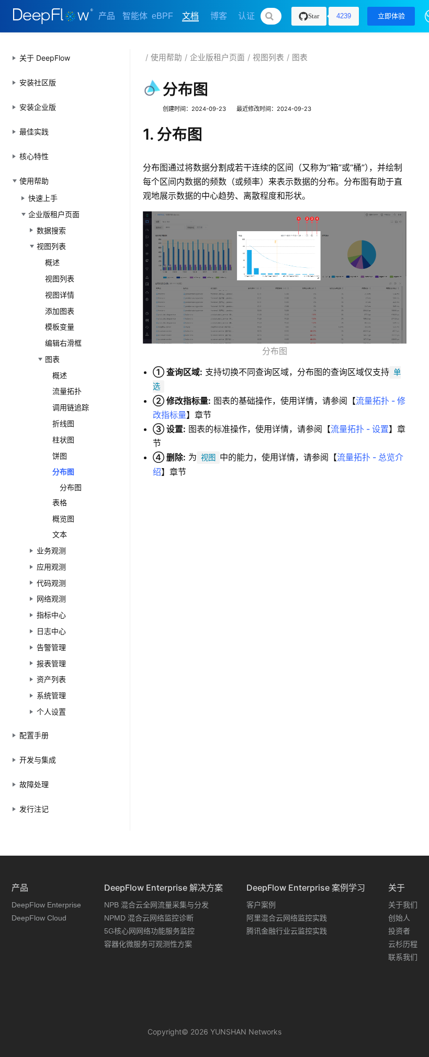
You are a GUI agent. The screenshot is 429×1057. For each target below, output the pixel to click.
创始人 (399, 918)
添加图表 (59, 310)
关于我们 (402, 905)
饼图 (59, 455)
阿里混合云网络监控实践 (286, 918)
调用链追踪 (70, 407)
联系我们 (402, 957)
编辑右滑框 (63, 342)
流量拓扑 (67, 391)
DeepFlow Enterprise (46, 905)
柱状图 (63, 439)
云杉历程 (402, 944)
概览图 (63, 518)
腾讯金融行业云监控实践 (286, 931)
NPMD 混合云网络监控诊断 (149, 918)
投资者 (399, 931)
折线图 (63, 423)
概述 (52, 262)
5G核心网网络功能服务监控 (149, 931)
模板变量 (59, 326)
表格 (59, 502)
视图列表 (59, 278)
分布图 (63, 471)
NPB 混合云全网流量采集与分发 (156, 905)
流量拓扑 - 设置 (360, 429)
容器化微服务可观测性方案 (148, 944)
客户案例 (261, 905)
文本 (59, 534)
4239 (343, 16)
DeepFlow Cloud (39, 918)
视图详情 (59, 294)
